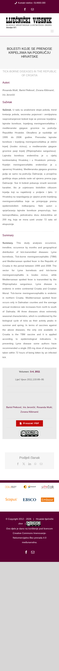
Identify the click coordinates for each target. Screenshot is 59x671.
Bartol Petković (14, 407)
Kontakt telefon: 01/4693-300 (31, 3)
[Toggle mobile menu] (52, 31)
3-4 (32, 371)
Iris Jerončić (29, 407)
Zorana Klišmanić (29, 411)
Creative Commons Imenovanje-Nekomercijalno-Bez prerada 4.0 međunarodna (29, 538)
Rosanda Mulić (44, 407)
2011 (37, 371)
